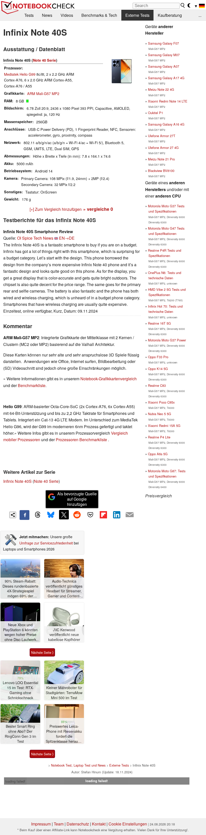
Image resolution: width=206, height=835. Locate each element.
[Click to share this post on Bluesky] (51, 515)
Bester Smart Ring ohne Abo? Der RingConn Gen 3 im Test (20, 734)
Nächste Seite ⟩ (42, 652)
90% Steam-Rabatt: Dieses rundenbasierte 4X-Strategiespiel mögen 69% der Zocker (20, 589)
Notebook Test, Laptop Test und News (78, 765)
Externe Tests (137, 15)
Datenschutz (78, 824)
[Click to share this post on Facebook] (24, 515)
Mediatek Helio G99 (19, 74)
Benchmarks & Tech (99, 15)
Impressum (41, 824)
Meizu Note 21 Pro (161, 159)
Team (59, 824)
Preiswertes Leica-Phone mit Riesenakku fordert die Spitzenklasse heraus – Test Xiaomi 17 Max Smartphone (64, 734)
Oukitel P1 (155, 112)
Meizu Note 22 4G (161, 89)
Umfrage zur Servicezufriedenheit (46, 542)
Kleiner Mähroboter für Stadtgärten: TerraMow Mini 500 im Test (64, 692)
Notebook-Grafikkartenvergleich (108, 379)
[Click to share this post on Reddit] (77, 514)
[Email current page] (129, 515)
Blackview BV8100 (161, 170)
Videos (67, 15)
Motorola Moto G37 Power (167, 340)
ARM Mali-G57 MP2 (43, 93)
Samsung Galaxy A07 (163, 66)
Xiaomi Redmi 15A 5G (164, 425)
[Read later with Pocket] (90, 514)
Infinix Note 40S (17, 481)
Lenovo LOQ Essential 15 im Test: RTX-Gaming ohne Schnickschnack (20, 690)
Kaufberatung (170, 15)
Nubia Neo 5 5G (159, 413)
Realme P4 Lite (159, 437)
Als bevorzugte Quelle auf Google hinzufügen (77, 499)
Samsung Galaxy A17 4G (166, 77)
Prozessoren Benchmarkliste (82, 439)
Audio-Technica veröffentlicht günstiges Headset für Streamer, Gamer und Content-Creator (64, 589)
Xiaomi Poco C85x (161, 402)
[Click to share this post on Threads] (37, 515)
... (199, 15)
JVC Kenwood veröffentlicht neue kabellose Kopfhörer (64, 634)
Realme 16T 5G (159, 323)
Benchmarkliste (31, 385)
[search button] (183, 5)
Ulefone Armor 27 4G (163, 147)
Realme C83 (157, 385)
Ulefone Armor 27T (161, 135)
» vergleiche (98, 209)
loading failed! (15, 781)
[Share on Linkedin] (116, 514)
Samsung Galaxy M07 (164, 54)
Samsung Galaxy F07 (163, 43)
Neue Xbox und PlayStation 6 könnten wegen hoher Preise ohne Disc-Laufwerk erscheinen (20, 632)
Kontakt (99, 824)
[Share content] (12, 515)
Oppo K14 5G (158, 368)
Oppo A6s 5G (158, 453)
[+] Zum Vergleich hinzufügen (56, 209)
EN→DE (67, 238)
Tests (29, 15)
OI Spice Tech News (35, 238)
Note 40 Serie (44, 60)
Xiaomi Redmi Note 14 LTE (167, 101)
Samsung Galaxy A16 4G (166, 124)
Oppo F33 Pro (158, 356)
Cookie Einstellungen (128, 824)
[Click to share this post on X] (64, 514)
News (47, 15)
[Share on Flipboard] (103, 514)
